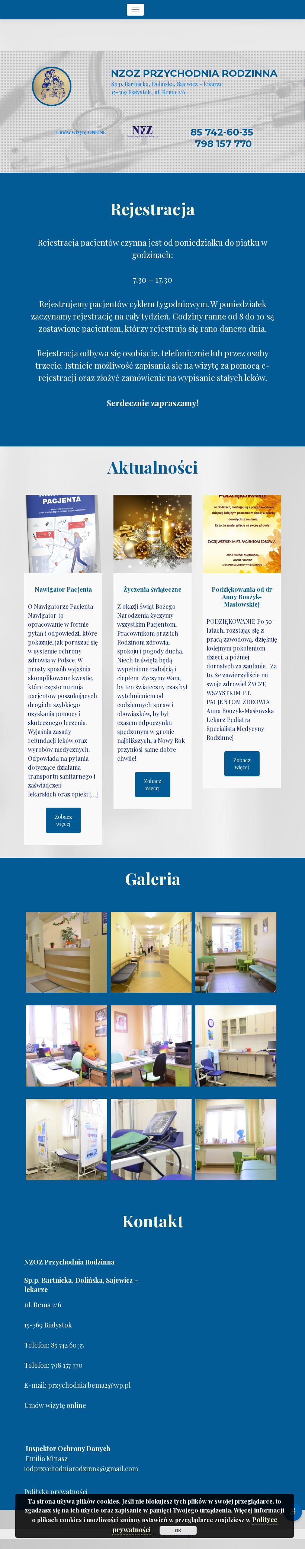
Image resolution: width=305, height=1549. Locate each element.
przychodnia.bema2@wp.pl (89, 1385)
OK (178, 1530)
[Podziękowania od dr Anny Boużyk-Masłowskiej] (242, 534)
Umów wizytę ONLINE (81, 132)
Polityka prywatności (56, 1491)
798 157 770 (223, 144)
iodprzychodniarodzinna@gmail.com (81, 1468)
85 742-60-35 (221, 132)
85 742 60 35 (67, 1344)
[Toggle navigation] (135, 10)
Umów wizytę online (55, 1405)
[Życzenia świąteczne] (152, 534)
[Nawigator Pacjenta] (63, 534)
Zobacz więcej (63, 820)
